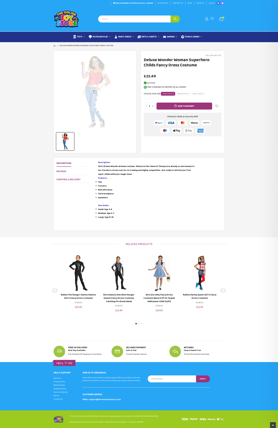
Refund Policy (59, 385)
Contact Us (178, 3)
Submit (203, 378)
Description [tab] (63, 163)
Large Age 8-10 (168, 93)
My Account (163, 3)
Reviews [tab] (61, 171)
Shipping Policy (60, 388)
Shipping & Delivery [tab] (68, 180)
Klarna (56, 395)
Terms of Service (60, 392)
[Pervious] (55, 290)
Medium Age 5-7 (183, 93)
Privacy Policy (59, 381)
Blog (190, 3)
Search (175, 19)
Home (55, 45)
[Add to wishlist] (216, 106)
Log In (211, 3)
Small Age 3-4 (198, 93)
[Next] (223, 290)
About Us (57, 378)
